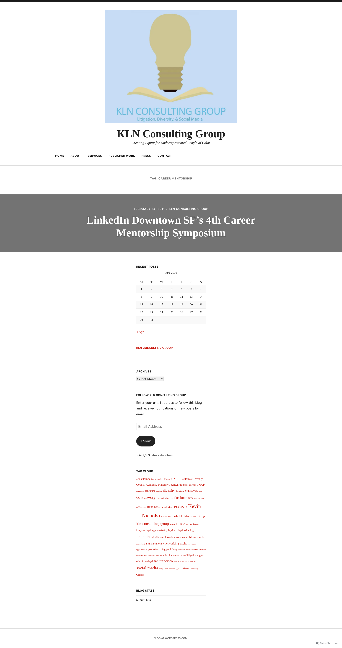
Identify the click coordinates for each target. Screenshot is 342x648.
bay (162, 479)
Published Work (121, 155)
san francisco (163, 561)
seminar (178, 561)
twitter (184, 568)
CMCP (201, 484)
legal (148, 530)
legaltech (172, 530)
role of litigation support (192, 555)
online (193, 544)
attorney (145, 478)
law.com (189, 524)
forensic (197, 498)
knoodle (174, 524)
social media (147, 568)
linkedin (143, 537)
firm (190, 498)
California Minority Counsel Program (167, 484)
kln (181, 516)
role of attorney (171, 555)
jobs (176, 506)
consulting (150, 491)
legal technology (186, 530)
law (182, 524)
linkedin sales (157, 537)
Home (59, 155)
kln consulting (194, 516)
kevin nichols (168, 516)
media (149, 543)
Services (94, 155)
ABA (138, 479)
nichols (185, 543)
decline (159, 491)
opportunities (141, 550)
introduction (167, 507)
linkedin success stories (176, 537)
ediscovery (146, 497)
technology (174, 569)
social (193, 561)
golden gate (141, 507)
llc (203, 537)
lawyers (140, 530)
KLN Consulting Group (171, 134)
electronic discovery (165, 498)
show (187, 561)
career (192, 484)
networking (172, 543)
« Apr (140, 332)
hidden (157, 507)
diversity (169, 490)
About (76, 155)
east (200, 491)
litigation (195, 537)
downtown (180, 491)
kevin (183, 507)
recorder (151, 555)
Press (146, 155)
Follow (146, 441)
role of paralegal (144, 561)
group (150, 506)
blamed (167, 479)
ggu (202, 498)
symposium (164, 569)
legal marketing (159, 530)
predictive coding (156, 549)
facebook (180, 497)
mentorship (158, 543)
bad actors (155, 479)
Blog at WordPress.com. (171, 638)
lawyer (196, 524)
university (194, 569)
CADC (175, 478)
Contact (164, 155)
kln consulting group (152, 523)
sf (183, 561)
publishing (171, 549)
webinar (140, 574)
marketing (140, 544)
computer (140, 491)
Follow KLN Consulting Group (161, 395)
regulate (159, 555)
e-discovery (191, 490)
